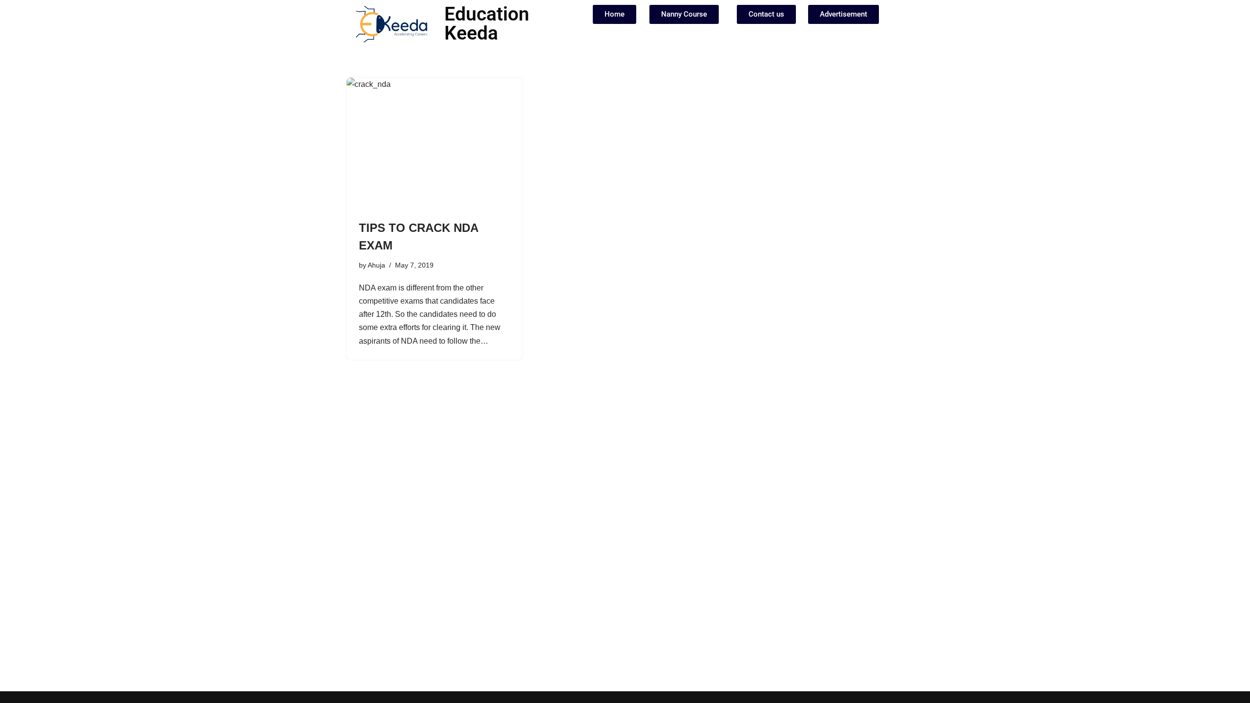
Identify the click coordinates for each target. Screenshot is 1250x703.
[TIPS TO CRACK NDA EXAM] (434, 143)
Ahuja (376, 265)
